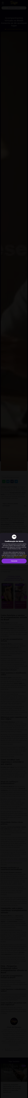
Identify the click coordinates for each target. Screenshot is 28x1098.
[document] (14, 549)
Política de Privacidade (20, 557)
